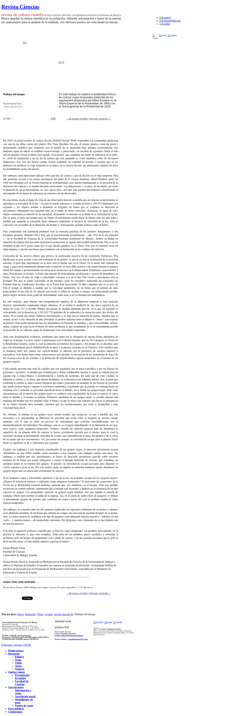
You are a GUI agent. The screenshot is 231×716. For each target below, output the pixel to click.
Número (19, 669)
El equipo (20, 678)
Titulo (40, 614)
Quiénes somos (16, 672)
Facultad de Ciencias (21, 683)
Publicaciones (16, 650)
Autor (18, 666)
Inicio (21, 614)
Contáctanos (15, 711)
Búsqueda (30, 614)
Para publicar (16, 708)
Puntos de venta (24, 705)
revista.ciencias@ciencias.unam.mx (69, 635)
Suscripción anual (25, 696)
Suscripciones (16, 687)
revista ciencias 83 (63, 614)
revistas (49, 614)
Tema (18, 659)
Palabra (19, 656)
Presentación (22, 675)
